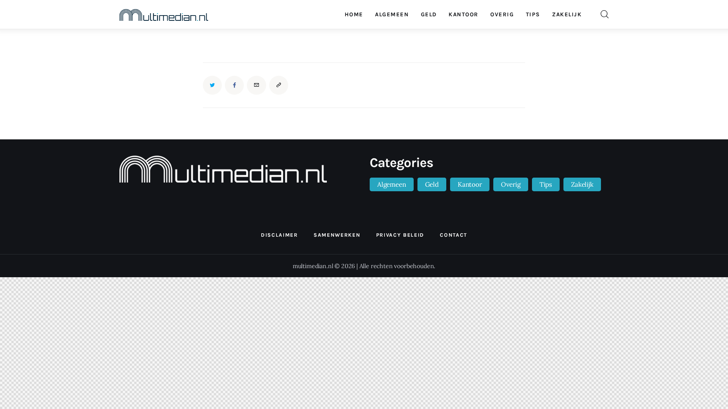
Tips (546, 184)
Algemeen (391, 184)
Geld (432, 184)
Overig (511, 184)
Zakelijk (582, 184)
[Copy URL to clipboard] (278, 85)
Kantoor (470, 184)
